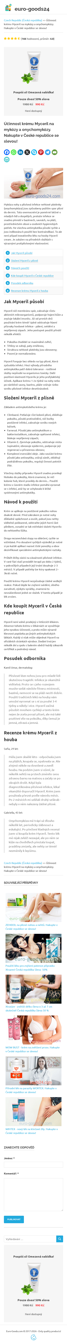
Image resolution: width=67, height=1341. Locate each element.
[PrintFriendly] (7, 159)
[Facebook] (7, 152)
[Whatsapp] (13, 152)
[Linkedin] (20, 152)
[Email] (54, 152)
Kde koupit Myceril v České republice (32, 275)
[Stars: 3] (12, 38)
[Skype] (34, 152)
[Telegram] (48, 152)
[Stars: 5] (19, 38)
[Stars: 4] (15, 38)
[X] (27, 152)
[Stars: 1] (5, 38)
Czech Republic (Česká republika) (23, 20)
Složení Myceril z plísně (24, 260)
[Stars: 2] (8, 38)
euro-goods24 (32, 9)
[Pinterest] (41, 152)
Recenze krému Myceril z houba (29, 290)
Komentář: (11, 1173)
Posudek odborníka (22, 283)
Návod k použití (20, 267)
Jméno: (9, 1158)
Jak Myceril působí (21, 252)
